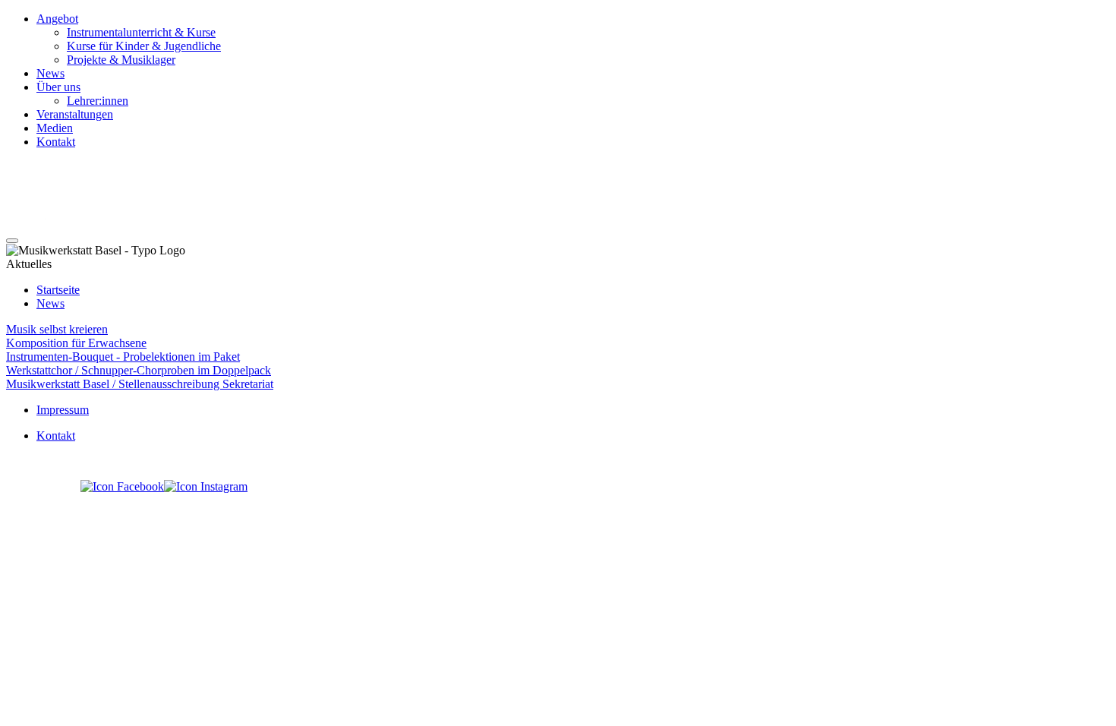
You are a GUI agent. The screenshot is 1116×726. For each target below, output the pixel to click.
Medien (54, 128)
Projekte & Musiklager (121, 59)
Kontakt (55, 141)
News (50, 73)
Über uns (58, 86)
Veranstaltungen (74, 114)
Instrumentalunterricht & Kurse (141, 32)
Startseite (58, 289)
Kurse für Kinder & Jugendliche (144, 45)
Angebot (57, 18)
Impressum (62, 409)
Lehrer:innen (97, 100)
